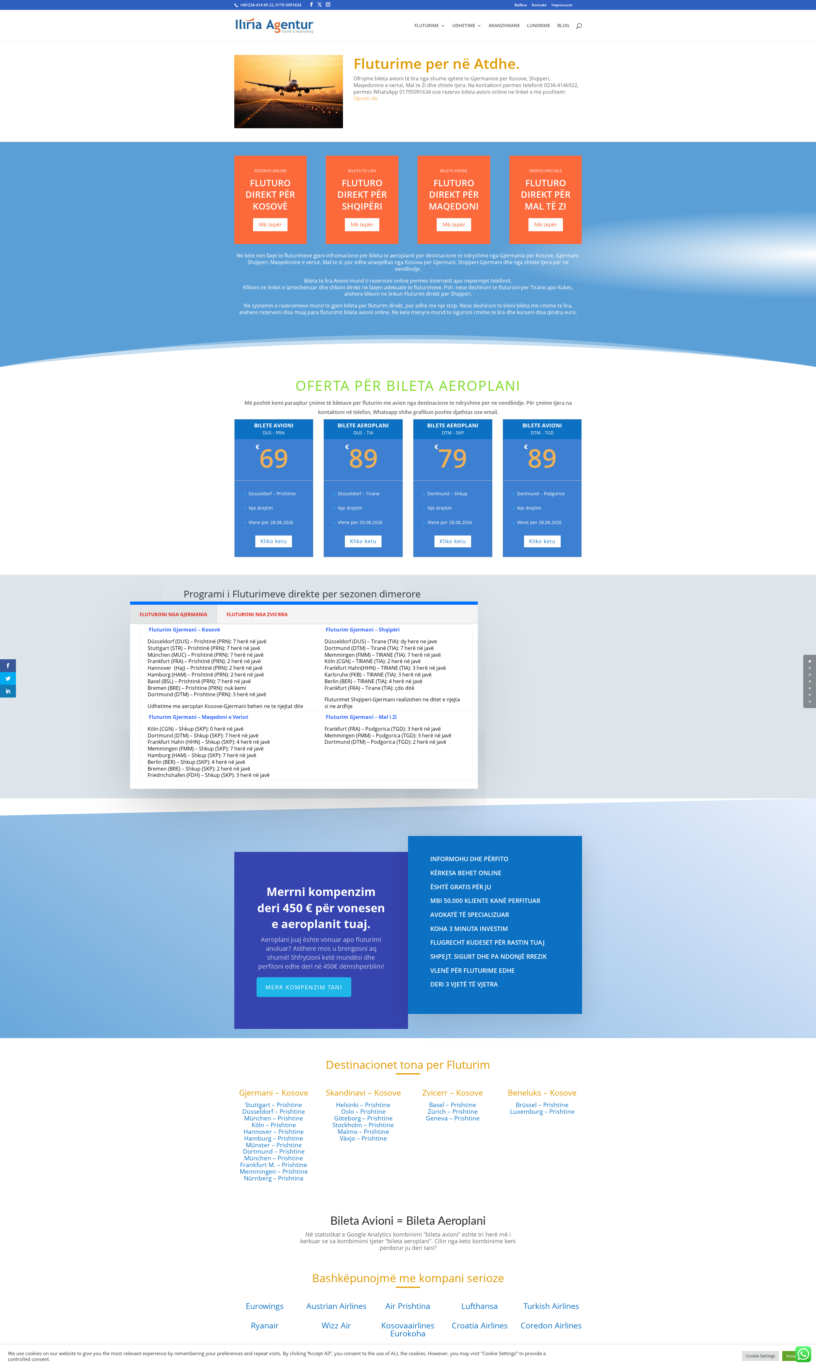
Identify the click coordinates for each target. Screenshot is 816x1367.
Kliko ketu (273, 541)
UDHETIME (463, 25)
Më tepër (270, 224)
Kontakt (539, 5)
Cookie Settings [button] (760, 1356)
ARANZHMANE (504, 25)
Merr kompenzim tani (304, 987)
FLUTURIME (426, 25)
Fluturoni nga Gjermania (173, 614)
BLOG (563, 25)
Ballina (520, 5)
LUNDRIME (538, 25)
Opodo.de (365, 98)
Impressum (561, 5)
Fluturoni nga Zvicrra (257, 614)
